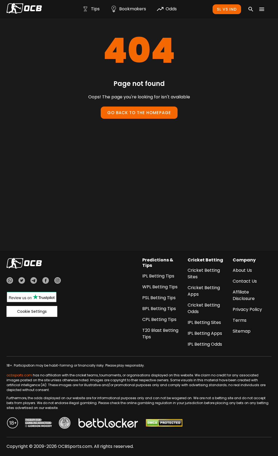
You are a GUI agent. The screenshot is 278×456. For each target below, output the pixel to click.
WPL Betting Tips (160, 287)
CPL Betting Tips (159, 319)
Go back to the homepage (139, 112)
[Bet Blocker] (108, 423)
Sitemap (242, 331)
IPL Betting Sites (204, 322)
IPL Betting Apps (205, 333)
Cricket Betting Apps (204, 291)
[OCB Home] (24, 9)
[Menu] (261, 9)
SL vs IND (227, 9)
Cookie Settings (32, 311)
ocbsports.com (19, 375)
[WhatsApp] (10, 281)
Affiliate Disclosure (244, 295)
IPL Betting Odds (205, 344)
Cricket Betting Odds (204, 308)
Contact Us (245, 281)
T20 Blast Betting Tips (160, 333)
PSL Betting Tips (159, 298)
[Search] (250, 9)
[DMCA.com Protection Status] (164, 423)
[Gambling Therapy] (38, 423)
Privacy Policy (247, 309)
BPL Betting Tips (159, 308)
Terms (240, 320)
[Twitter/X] (21, 281)
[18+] (12, 423)
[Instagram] (57, 281)
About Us (242, 270)
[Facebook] (45, 281)
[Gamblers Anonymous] (65, 423)
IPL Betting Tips (158, 276)
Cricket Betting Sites (204, 273)
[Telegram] (33, 281)
